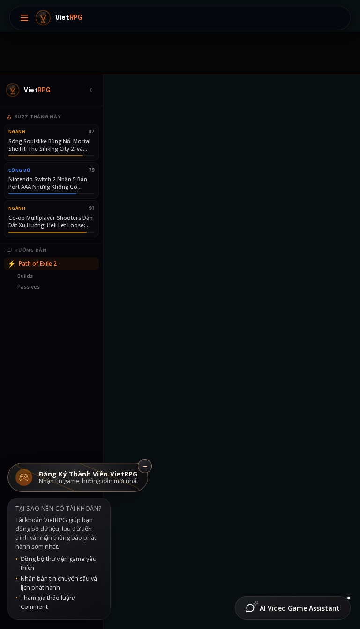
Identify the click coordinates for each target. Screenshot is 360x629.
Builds (25, 275)
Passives (28, 286)
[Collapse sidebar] (90, 90)
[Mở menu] (24, 18)
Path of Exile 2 (32, 263)
